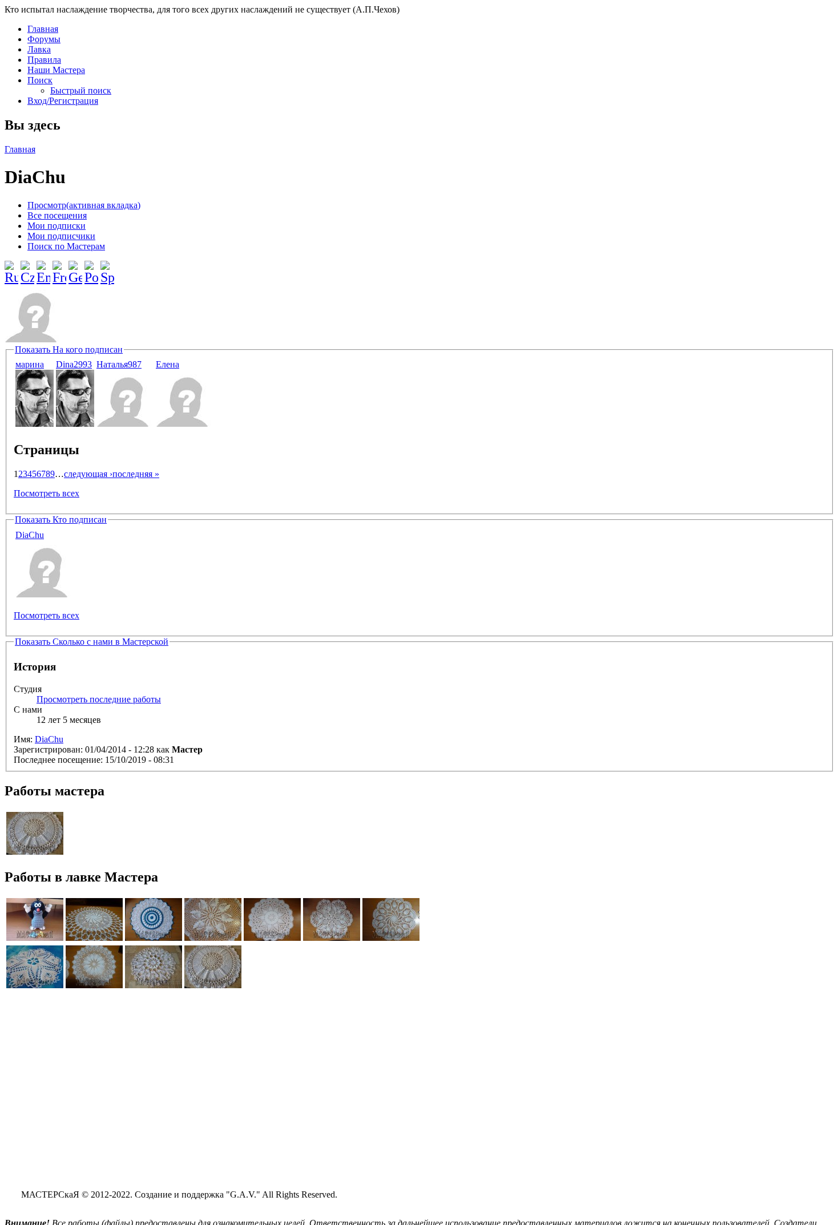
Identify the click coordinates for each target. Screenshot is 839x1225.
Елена (167, 364)
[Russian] (11, 268)
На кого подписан (69, 349)
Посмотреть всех (46, 493)
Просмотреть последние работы (99, 699)
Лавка (39, 49)
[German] (75, 268)
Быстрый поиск (80, 90)
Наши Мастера (56, 70)
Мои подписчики (61, 236)
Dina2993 (74, 364)
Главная (42, 29)
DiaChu (29, 535)
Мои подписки (56, 226)
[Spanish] (107, 268)
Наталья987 (119, 364)
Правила (44, 59)
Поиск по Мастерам (66, 246)
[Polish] (91, 268)
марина (29, 364)
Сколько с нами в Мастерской (91, 641)
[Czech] (27, 268)
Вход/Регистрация (62, 101)
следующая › (88, 474)
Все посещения (57, 215)
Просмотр (83, 205)
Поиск (40, 80)
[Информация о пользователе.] (34, 423)
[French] (59, 268)
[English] (43, 268)
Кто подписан (61, 519)
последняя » (135, 474)
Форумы (43, 39)
